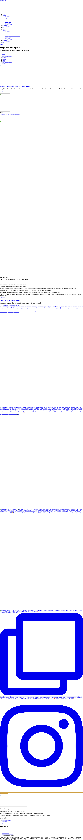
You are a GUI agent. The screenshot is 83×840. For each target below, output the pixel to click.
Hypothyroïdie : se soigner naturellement (10, 114)
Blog (3, 27)
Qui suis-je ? (7, 16)
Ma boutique (4, 25)
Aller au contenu (3, 0)
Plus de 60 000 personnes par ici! (10, 300)
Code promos (7, 26)
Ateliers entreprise (8, 24)
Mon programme (8, 22)
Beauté (3, 55)
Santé (3, 54)
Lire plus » (2, 91)
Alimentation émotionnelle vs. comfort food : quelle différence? (15, 86)
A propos (4, 15)
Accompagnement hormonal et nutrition (12, 21)
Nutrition (4, 52)
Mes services (4, 19)
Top (1, 831)
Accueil (3, 14)
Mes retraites (7, 23)
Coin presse (7, 17)
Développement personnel (7, 56)
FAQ (6, 18)
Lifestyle (4, 57)
